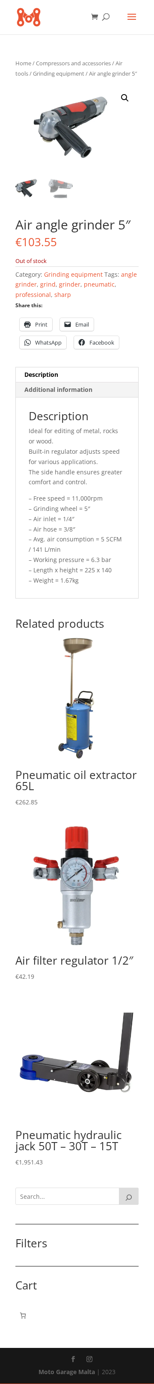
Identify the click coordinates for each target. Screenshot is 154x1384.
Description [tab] (41, 374)
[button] (125, 98)
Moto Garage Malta (66, 1372)
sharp (62, 294)
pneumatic (99, 284)
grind (48, 284)
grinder (69, 284)
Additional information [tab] (58, 389)
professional (33, 294)
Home (23, 63)
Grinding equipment (58, 73)
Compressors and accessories (73, 63)
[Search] (129, 1196)
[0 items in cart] (22, 1315)
